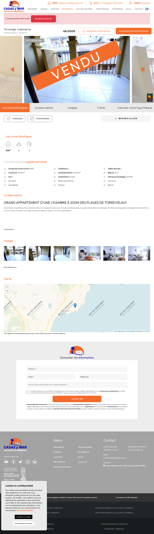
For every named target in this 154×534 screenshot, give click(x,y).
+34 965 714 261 (110, 450)
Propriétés (67, 9)
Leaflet (116, 331)
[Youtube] (6, 461)
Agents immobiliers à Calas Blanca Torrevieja (114, 513)
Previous (11, 69)
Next (143, 69)
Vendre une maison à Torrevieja (114, 524)
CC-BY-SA (146, 331)
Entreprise (117, 9)
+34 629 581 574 (135, 450)
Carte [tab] (101, 107)
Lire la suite (8, 229)
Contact (139, 9)
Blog (128, 9)
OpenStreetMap (130, 331)
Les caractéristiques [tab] (15, 107)
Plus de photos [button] (10, 267)
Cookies (69, 497)
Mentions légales (52, 497)
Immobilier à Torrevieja (114, 529)
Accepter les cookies (23, 517)
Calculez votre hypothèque (134, 107)
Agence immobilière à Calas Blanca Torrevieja (114, 508)
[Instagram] (28, 461)
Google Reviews (84, 9)
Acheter (55, 9)
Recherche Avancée (43, 19)
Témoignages (102, 9)
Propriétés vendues (89, 497)
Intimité (62, 497)
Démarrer (32, 9)
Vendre (43, 9)
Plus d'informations (25, 510)
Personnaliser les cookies (23, 523)
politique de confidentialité (109, 391)
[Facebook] (13, 461)
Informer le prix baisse (98, 31)
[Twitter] (20, 461)
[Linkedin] (34, 461)
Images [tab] (72, 107)
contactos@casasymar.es (115, 457)
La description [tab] (44, 107)
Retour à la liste (128, 118)
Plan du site (77, 497)
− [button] (7, 290)
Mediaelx (134, 497)
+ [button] (7, 287)
